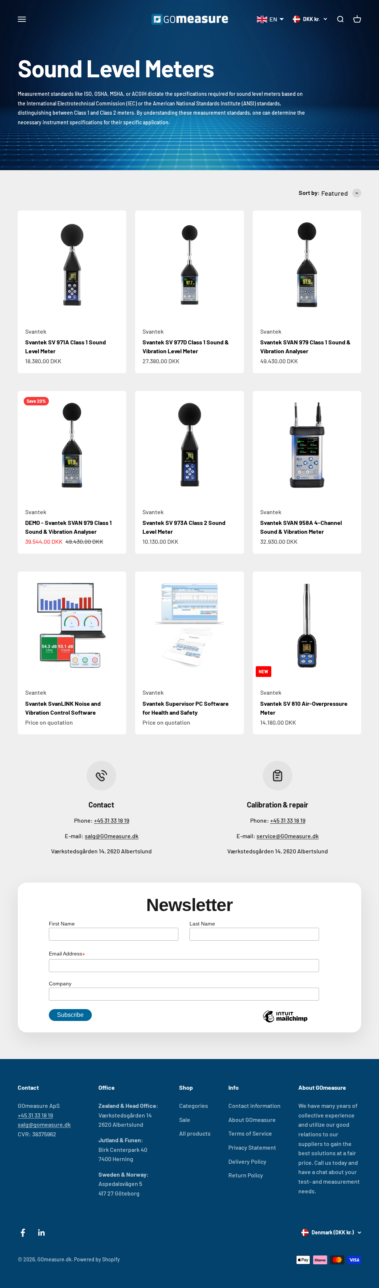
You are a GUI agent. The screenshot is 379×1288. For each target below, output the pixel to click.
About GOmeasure (252, 1119)
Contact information (254, 1105)
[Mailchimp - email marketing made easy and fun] (285, 1022)
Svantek (35, 331)
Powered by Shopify (97, 1259)
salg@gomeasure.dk (44, 1124)
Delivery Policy (247, 1161)
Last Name (202, 924)
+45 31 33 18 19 (111, 820)
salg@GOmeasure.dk (111, 835)
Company (60, 984)
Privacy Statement (252, 1147)
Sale (184, 1119)
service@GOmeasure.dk (287, 835)
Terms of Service (250, 1133)
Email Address (67, 954)
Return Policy (245, 1175)
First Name (62, 924)
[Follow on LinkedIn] (42, 1233)
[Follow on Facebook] (23, 1233)
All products (195, 1133)
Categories (193, 1105)
